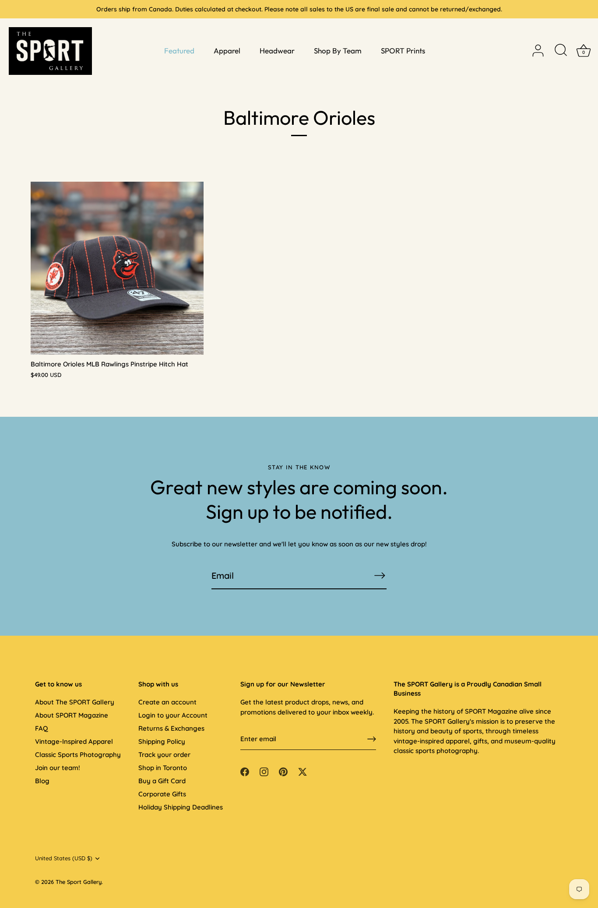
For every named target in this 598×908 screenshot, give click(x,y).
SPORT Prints (403, 50)
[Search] (560, 50)
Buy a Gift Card (162, 781)
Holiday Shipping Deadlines (180, 807)
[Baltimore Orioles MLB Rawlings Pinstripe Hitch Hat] (117, 268)
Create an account (167, 702)
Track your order (164, 754)
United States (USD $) (63, 858)
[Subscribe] (379, 575)
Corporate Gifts (162, 794)
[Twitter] (302, 771)
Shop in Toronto (162, 768)
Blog (42, 781)
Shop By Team (338, 50)
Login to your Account (173, 715)
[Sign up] (371, 739)
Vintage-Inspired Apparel (74, 741)
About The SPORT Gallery (74, 702)
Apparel (227, 50)
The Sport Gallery (79, 881)
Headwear (277, 50)
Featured (179, 50)
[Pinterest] (283, 771)
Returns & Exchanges (171, 728)
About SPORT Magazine (71, 715)
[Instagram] (264, 771)
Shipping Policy (161, 741)
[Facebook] (244, 771)
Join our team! (57, 768)
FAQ (41, 728)
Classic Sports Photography (78, 754)
